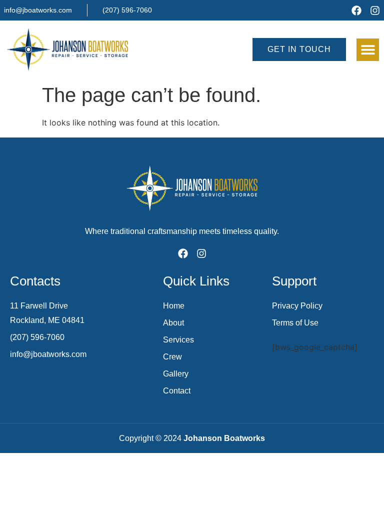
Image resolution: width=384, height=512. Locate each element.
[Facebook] (357, 11)
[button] (367, 49)
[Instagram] (375, 11)
